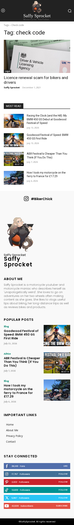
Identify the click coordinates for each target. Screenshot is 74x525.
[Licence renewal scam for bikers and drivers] (37, 56)
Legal (7, 71)
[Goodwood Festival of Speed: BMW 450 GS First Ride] (14, 140)
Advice (7, 353)
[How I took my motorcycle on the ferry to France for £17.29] (14, 178)
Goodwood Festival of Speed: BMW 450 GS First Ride (21, 334)
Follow (63, 473)
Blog (6, 326)
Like (66, 465)
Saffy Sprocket (12, 87)
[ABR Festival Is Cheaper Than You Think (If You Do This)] (14, 159)
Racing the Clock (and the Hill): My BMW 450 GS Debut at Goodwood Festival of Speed (47, 119)
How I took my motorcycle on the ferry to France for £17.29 (18, 391)
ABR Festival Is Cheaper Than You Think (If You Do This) (22, 362)
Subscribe (62, 505)
